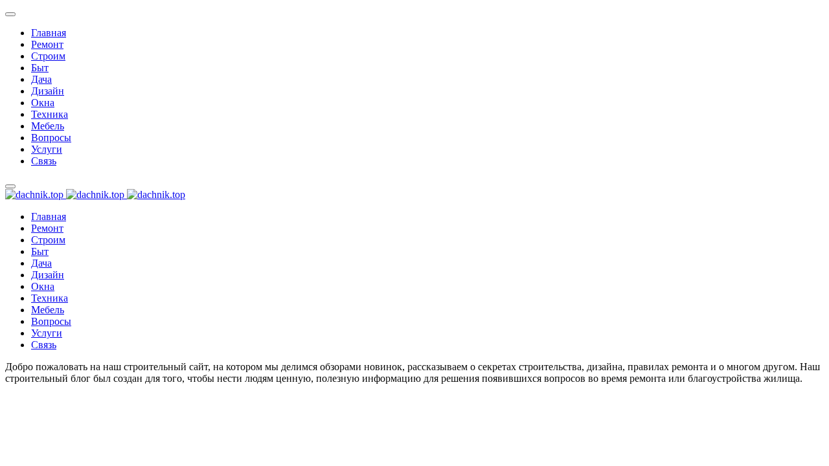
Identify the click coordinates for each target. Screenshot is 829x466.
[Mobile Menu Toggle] (10, 14)
